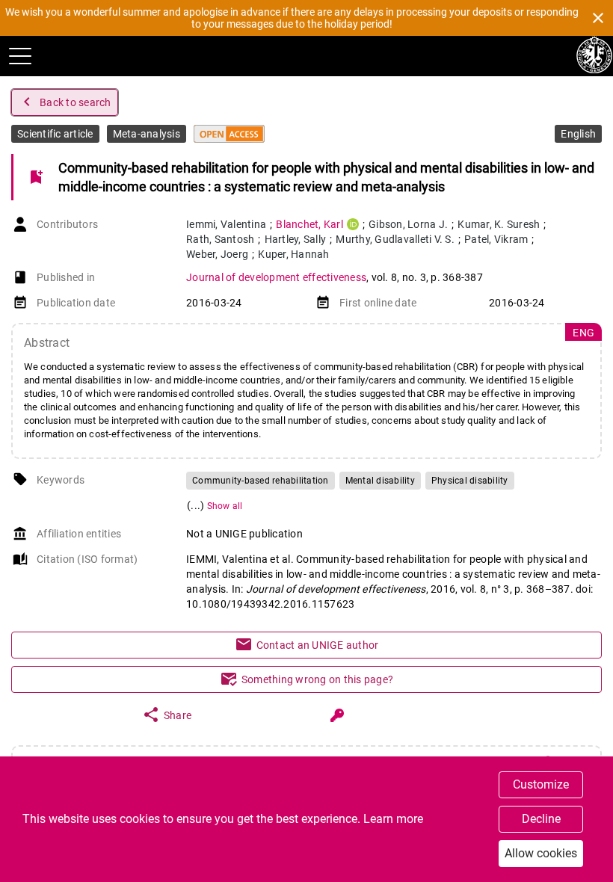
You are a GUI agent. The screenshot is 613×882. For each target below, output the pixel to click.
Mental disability (380, 480)
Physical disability (469, 480)
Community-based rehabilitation (260, 480)
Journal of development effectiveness (276, 277)
